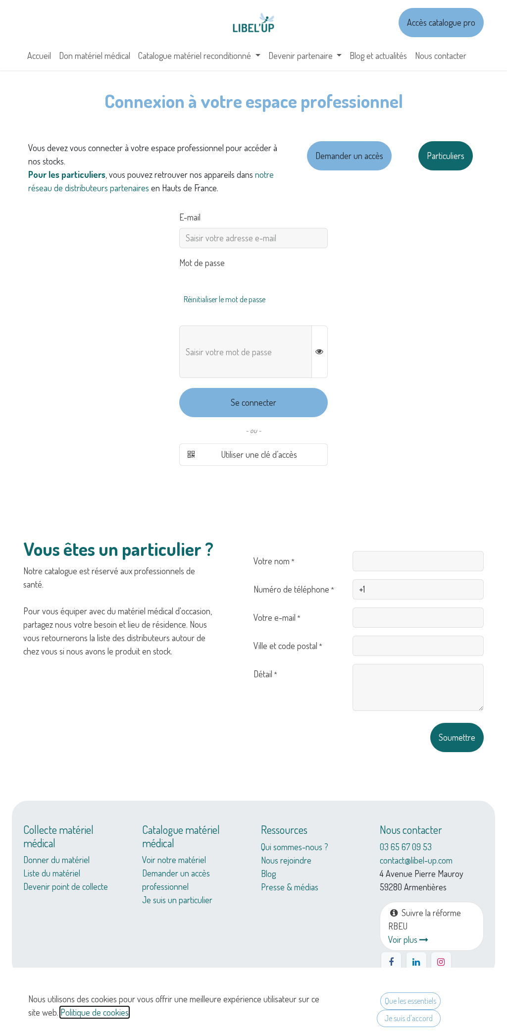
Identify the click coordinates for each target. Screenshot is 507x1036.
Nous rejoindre (286, 860)
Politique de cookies (94, 1012)
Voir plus (403, 939)
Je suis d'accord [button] (408, 1018)
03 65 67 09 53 (406, 846)
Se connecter (253, 402)
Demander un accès (349, 155)
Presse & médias (289, 886)
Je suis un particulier (177, 899)
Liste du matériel (51, 873)
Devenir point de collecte (65, 886)
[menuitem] (39, 55)
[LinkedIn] (416, 962)
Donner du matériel (56, 859)
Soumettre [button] (457, 737)
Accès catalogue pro (441, 22)
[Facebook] (391, 962)
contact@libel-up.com (416, 860)
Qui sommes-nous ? (294, 846)
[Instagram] (441, 962)
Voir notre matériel (174, 859)
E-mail (190, 217)
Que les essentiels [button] (410, 1001)
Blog (268, 873)
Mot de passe (202, 262)
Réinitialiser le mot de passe (224, 299)
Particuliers (445, 155)
